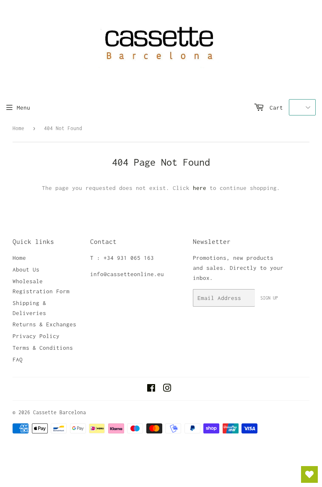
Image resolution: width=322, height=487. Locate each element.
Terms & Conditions (43, 347)
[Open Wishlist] (309, 474)
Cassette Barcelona (59, 412)
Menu (23, 107)
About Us (26, 269)
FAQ (18, 359)
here (199, 188)
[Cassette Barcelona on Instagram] (167, 389)
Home (18, 128)
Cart (274, 107)
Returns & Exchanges (44, 324)
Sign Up (269, 297)
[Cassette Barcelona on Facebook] (151, 389)
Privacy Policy (36, 336)
